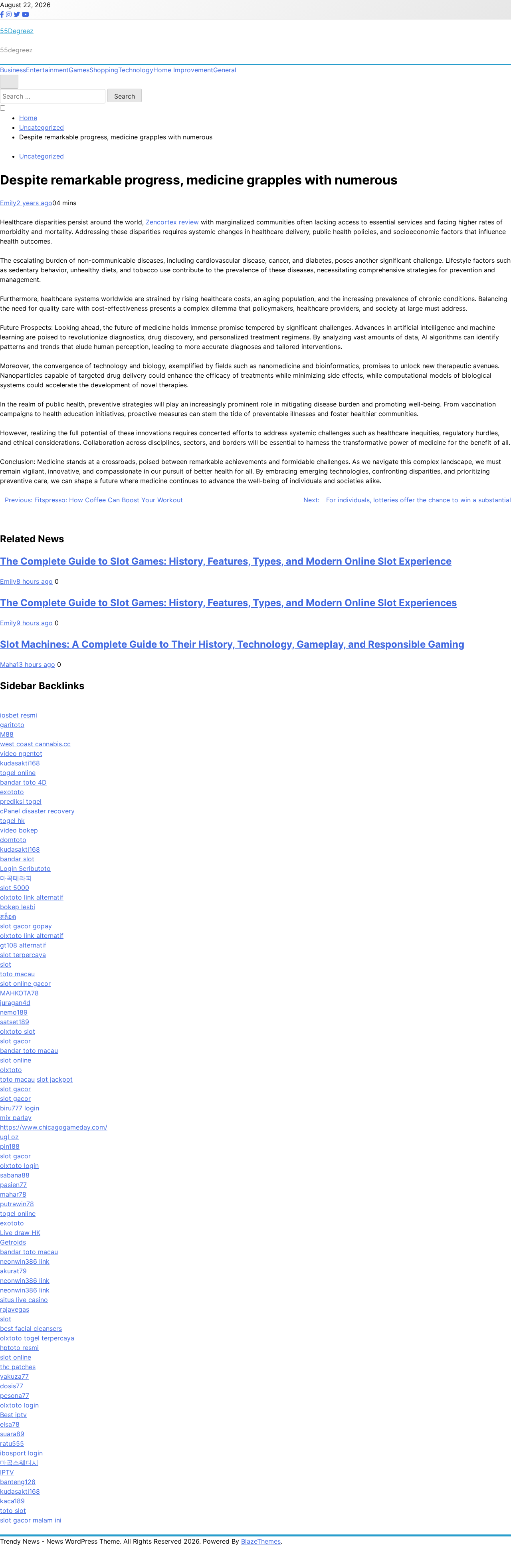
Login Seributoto (25, 868)
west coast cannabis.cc (35, 744)
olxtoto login (19, 1166)
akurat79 (13, 1271)
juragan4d (15, 1003)
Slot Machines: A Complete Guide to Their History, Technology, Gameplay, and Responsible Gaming (232, 644)
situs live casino (24, 1300)
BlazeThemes (261, 1541)
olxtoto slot (17, 1031)
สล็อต (8, 916)
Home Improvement (183, 70)
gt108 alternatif (23, 945)
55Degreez (17, 31)
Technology (135, 70)
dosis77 (11, 1386)
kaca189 (12, 1501)
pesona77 (14, 1395)
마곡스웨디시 (19, 1463)
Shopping (103, 70)
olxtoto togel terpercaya (37, 1338)
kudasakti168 (20, 763)
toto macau (17, 974)
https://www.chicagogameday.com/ (53, 1127)
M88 (7, 734)
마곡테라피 (16, 878)
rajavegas (14, 1309)
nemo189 (14, 1012)
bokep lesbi (17, 907)
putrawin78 (17, 1204)
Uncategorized (41, 156)
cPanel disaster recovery (37, 811)
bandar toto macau (29, 1051)
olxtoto (11, 1070)
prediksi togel (21, 801)
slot (5, 964)
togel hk (12, 821)
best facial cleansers (31, 1328)
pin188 (10, 1146)
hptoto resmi (19, 1348)
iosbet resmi (18, 715)
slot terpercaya (23, 955)
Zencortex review (172, 222)
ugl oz (9, 1137)
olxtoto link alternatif (31, 897)
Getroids (13, 1242)
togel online (18, 773)
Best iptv (13, 1415)
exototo (12, 792)
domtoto (13, 840)
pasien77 (13, 1185)
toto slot (13, 1510)
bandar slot (17, 859)
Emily (8, 203)
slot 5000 (14, 888)
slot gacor (15, 1041)
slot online (15, 1060)
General (224, 70)
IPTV (7, 1472)
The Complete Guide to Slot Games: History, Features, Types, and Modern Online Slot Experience (226, 561)
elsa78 (10, 1424)
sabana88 (15, 1175)
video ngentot (21, 753)
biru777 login (19, 1108)
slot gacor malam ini (30, 1520)
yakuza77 (14, 1376)
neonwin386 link (25, 1261)
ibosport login (21, 1453)
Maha (8, 664)
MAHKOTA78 (19, 993)
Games (79, 70)
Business (13, 70)
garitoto (12, 725)
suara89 (12, 1434)
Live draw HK (20, 1233)
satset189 (14, 1022)
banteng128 (18, 1482)
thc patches (18, 1367)
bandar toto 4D (23, 782)
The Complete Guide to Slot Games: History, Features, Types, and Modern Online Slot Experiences (228, 603)
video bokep (19, 830)
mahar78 (13, 1194)
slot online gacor (25, 983)
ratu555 (12, 1443)
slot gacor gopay (26, 926)
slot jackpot (55, 1079)
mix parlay (16, 1118)
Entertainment (47, 70)
